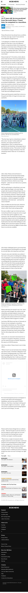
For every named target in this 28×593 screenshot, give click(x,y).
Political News (4, 512)
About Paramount (5, 567)
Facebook (3, 527)
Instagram (3, 529)
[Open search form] (26, 1)
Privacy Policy (4, 537)
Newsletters (4, 552)
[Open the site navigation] (5, 1)
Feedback (3, 575)
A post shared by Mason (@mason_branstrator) (14, 393)
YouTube (3, 525)
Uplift (2, 16)
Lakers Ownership (5, 518)
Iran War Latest (4, 514)
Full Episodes (11, 4)
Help (2, 573)
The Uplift (3, 4)
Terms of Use (4, 544)
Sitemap (3, 561)
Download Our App (5, 556)
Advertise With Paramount (7, 569)
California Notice (5, 539)
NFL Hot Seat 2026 (5, 516)
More (9, 456)
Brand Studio (4, 558)
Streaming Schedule (20, 4)
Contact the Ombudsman (7, 578)
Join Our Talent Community (7, 571)
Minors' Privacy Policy (6, 546)
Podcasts (3, 554)
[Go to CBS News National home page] (14, 1)
